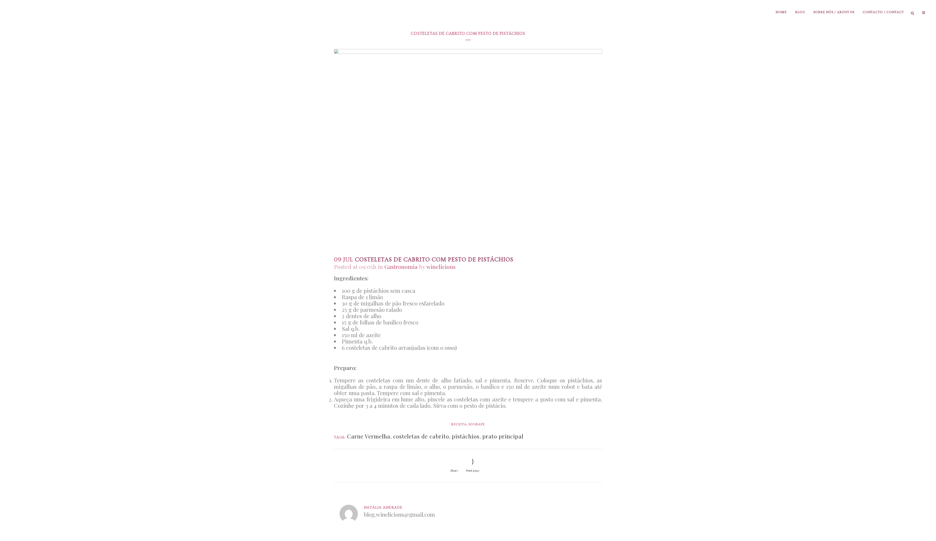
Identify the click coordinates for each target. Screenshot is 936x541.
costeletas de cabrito (421, 436)
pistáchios (465, 436)
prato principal (502, 436)
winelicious (441, 266)
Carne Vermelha (368, 436)
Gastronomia (401, 266)
